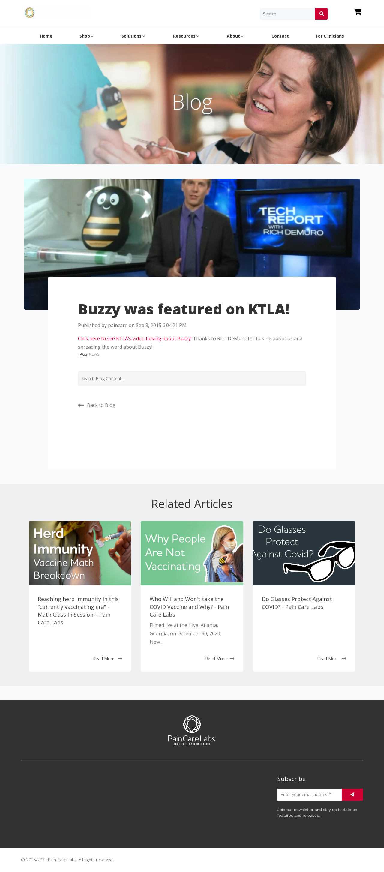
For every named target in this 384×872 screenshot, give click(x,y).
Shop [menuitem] (85, 36)
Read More (104, 658)
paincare (118, 325)
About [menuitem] (233, 36)
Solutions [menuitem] (132, 36)
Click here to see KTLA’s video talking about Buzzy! (135, 338)
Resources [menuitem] (184, 36)
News (94, 354)
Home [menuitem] (46, 36)
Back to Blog (101, 404)
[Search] (321, 14)
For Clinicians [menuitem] (330, 36)
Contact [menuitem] (280, 36)
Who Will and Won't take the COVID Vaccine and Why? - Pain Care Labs (189, 606)
